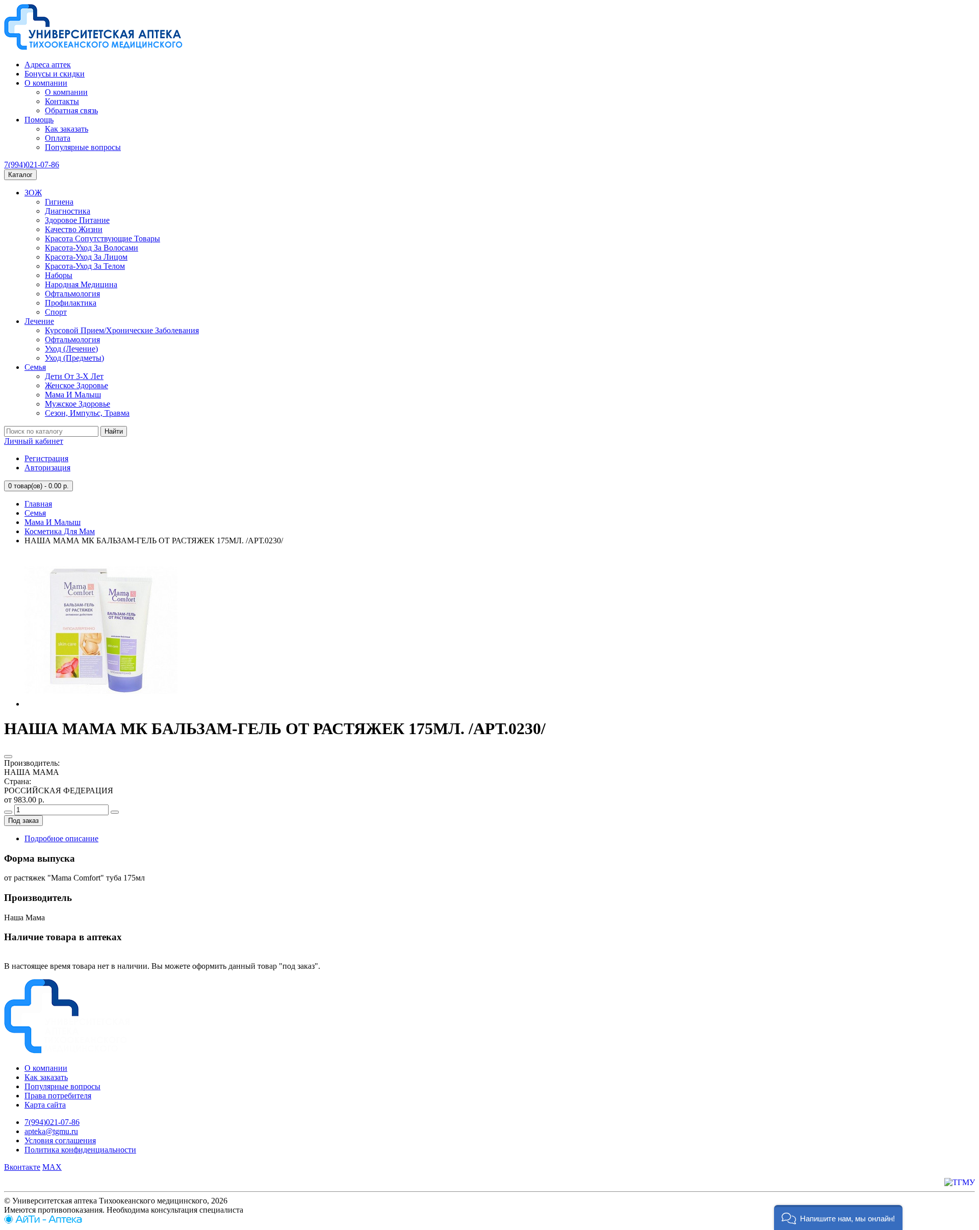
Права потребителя (57, 1095)
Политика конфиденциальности (80, 1149)
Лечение (39, 321)
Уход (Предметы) (74, 358)
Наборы (58, 275)
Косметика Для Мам (59, 531)
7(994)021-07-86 (31, 164)
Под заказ (23, 820)
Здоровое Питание (77, 220)
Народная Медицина (81, 284)
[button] (838, 1217)
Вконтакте (22, 1167)
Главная (38, 503)
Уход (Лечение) (71, 348)
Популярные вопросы (83, 147)
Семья (35, 367)
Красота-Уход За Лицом (86, 257)
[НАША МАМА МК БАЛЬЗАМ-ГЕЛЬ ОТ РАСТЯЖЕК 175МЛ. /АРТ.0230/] (100, 703)
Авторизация (47, 467)
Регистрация (46, 458)
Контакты (62, 101)
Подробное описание (61, 838)
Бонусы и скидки (54, 73)
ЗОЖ (33, 192)
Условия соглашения (60, 1140)
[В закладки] (8, 756)
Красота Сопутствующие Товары (102, 238)
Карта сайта (45, 1104)
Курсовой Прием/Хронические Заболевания (122, 330)
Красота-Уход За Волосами (91, 247)
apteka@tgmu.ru (51, 1131)
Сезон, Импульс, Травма (87, 413)
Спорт (56, 312)
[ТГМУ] (959, 1182)
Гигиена (59, 201)
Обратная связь (71, 110)
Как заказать (66, 128)
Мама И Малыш (73, 394)
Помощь (39, 119)
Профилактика (70, 302)
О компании (45, 83)
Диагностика (67, 211)
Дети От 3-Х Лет (74, 376)
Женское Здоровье (76, 385)
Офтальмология (72, 293)
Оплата (57, 138)
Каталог (20, 175)
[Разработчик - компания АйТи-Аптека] (43, 1221)
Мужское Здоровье (77, 403)
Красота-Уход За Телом (85, 266)
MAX (52, 1167)
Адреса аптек (47, 64)
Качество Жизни (73, 229)
